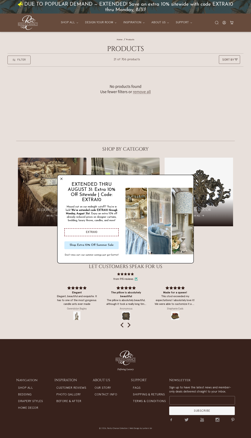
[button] (91, 232)
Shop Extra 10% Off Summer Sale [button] (92, 245)
